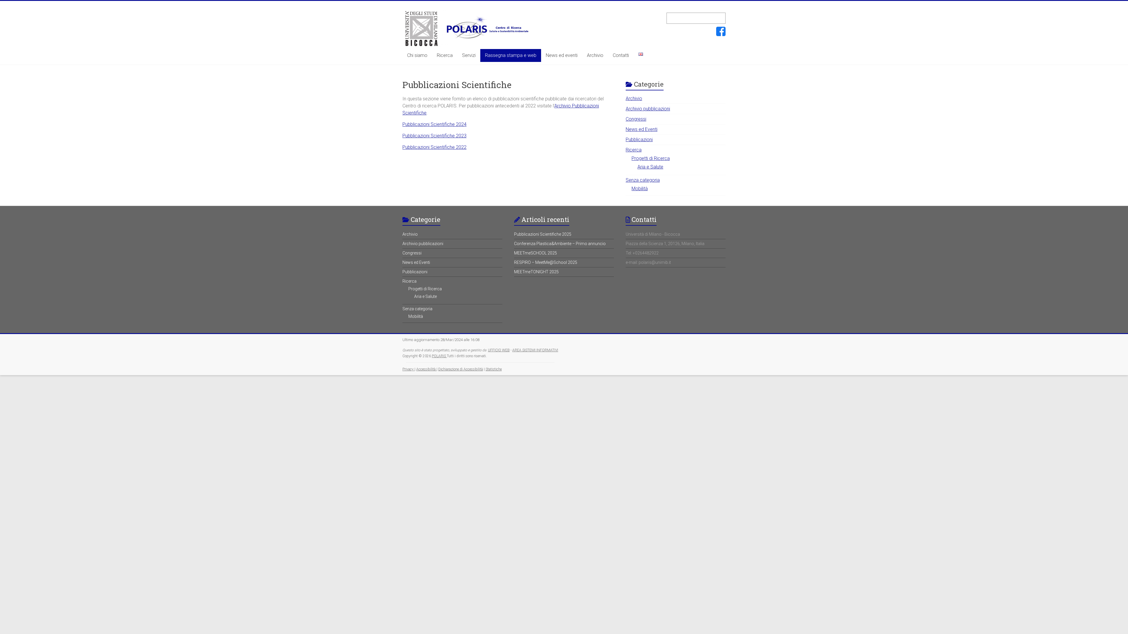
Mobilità (640, 188)
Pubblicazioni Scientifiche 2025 (542, 234)
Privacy (408, 369)
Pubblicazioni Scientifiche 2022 (434, 147)
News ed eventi (562, 55)
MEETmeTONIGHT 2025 (536, 271)
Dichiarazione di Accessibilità (460, 369)
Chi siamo (417, 55)
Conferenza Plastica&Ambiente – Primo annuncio (560, 243)
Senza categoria (643, 180)
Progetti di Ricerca (651, 158)
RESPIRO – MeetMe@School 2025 (545, 262)
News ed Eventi (641, 129)
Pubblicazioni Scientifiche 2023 (434, 136)
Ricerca (445, 55)
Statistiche (494, 369)
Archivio (595, 55)
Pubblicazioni (639, 139)
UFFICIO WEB (499, 350)
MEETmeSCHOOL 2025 (535, 253)
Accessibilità (426, 369)
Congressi (636, 119)
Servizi (469, 55)
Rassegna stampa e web (510, 55)
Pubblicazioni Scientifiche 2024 (434, 124)
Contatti (621, 55)
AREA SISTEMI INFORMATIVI (535, 350)
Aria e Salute (650, 167)
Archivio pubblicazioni (648, 109)
